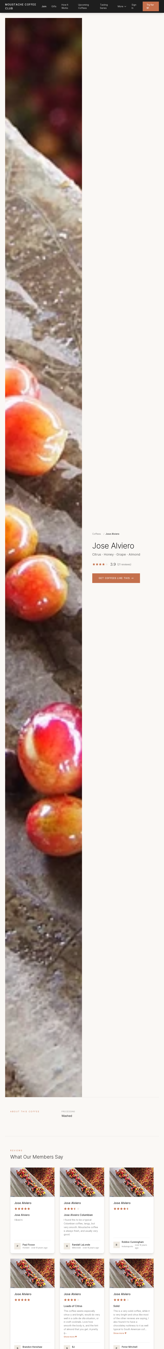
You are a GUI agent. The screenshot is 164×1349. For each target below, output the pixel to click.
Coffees (96, 533)
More (120, 6)
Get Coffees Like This (114, 578)
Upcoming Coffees (83, 6)
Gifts (53, 6)
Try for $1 (150, 6)
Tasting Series (104, 6)
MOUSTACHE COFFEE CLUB (20, 6)
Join (44, 6)
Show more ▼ (70, 1337)
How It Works (65, 6)
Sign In (134, 6)
